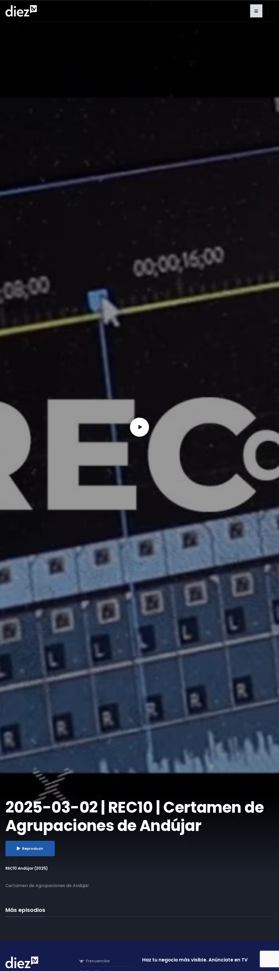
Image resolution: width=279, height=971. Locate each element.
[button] (256, 10)
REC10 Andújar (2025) (26, 868)
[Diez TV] (21, 10)
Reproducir (32, 848)
